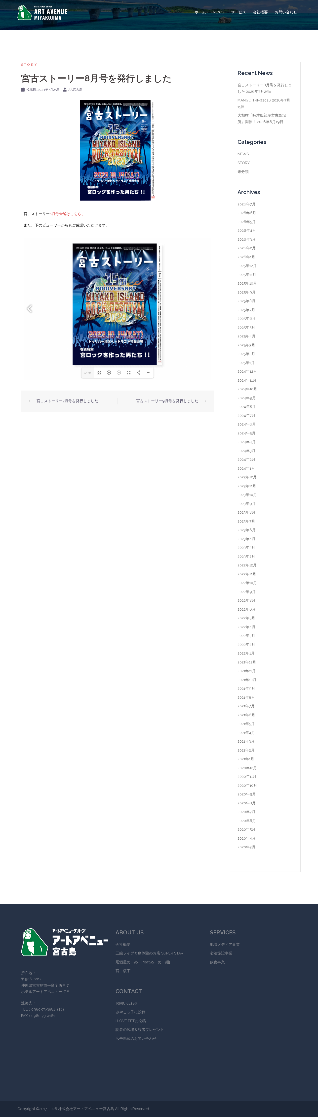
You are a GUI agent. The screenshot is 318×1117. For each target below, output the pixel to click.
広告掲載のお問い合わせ (136, 1038)
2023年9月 (247, 503)
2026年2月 (247, 248)
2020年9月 (247, 794)
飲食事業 (217, 962)
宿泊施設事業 (221, 953)
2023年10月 (247, 495)
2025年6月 (247, 318)
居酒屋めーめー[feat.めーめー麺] (143, 962)
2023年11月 (247, 486)
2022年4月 (246, 627)
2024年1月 (246, 468)
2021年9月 (246, 688)
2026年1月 (246, 257)
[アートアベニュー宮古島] (42, 12)
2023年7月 (246, 521)
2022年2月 (246, 644)
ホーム (200, 12)
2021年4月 (246, 732)
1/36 (87, 372)
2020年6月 (247, 821)
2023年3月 (246, 547)
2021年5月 (246, 724)
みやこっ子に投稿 (130, 1012)
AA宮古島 (75, 90)
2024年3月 (246, 451)
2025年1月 (246, 363)
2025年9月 (247, 292)
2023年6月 (247, 530)
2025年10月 (247, 283)
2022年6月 (247, 609)
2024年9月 (247, 398)
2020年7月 (246, 812)
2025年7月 (246, 310)
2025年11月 (247, 274)
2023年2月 (246, 556)
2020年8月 (247, 803)
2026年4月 (247, 230)
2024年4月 (247, 442)
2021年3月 (246, 741)
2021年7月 (246, 706)
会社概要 (260, 12)
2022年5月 (246, 618)
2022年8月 (246, 600)
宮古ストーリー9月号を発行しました (167, 401)
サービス (238, 12)
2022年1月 (246, 653)
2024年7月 (246, 415)
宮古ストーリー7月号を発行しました (67, 401)
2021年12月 (247, 662)
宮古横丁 (123, 971)
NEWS (218, 12)
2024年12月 (247, 371)
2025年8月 (246, 301)
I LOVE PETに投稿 (131, 1021)
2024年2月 (246, 459)
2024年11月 (247, 380)
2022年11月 (247, 574)
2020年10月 (247, 785)
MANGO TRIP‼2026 (254, 100)
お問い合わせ (286, 12)
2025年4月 (246, 336)
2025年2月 (246, 354)
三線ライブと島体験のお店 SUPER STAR (149, 953)
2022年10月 (247, 583)
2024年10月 (247, 389)
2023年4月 (246, 539)
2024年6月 (247, 424)
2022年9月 (247, 592)
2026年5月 (247, 222)
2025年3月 (246, 345)
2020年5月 (246, 829)
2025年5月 (246, 327)
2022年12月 (247, 565)
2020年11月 (247, 776)
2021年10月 (247, 680)
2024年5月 (246, 433)
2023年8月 (246, 512)
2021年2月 (246, 750)
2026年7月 (247, 204)
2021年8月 (246, 697)
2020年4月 (247, 838)
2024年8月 (247, 406)
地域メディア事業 (225, 944)
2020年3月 (246, 847)
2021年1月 (246, 759)
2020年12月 (247, 768)
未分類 (243, 171)
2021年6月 (246, 715)
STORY (29, 64)
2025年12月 (247, 265)
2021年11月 (247, 671)
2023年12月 (247, 477)
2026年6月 (247, 213)
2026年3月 (247, 239)
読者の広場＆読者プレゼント (140, 1029)
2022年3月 (246, 635)
